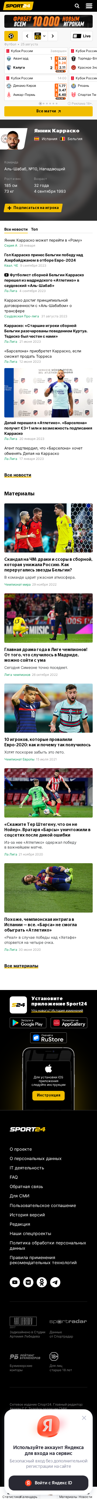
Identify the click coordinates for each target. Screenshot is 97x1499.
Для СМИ (19, 1195)
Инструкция (48, 1095)
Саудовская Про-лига (21, 316)
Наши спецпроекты (30, 1233)
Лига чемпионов (17, 675)
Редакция (20, 1224)
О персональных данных (36, 1158)
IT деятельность (27, 1167)
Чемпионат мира (17, 584)
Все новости (17, 475)
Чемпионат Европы (19, 759)
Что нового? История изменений (57, 1010)
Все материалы (21, 965)
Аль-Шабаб (15, 169)
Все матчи (46, 111)
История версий (27, 1214)
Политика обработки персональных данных (48, 1245)
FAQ (14, 1177)
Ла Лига (10, 291)
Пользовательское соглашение (43, 1205)
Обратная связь (26, 1186)
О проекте (21, 1149)
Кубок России (22, 51)
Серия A (10, 245)
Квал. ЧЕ (11, 265)
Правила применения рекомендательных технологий (43, 1260)
